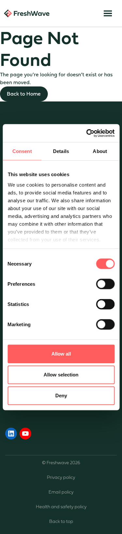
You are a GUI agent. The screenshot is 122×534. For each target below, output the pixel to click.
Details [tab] (61, 151)
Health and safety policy (61, 507)
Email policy (61, 492)
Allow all (61, 354)
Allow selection (61, 374)
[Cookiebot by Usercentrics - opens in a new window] (87, 133)
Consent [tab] (22, 151)
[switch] (105, 284)
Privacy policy (61, 477)
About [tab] (100, 151)
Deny (61, 395)
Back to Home (24, 94)
